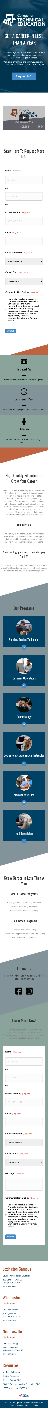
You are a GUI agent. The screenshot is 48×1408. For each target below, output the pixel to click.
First (6, 188)
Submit (10, 331)
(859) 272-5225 (9, 1286)
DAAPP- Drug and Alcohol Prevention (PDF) (21, 1384)
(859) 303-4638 (9, 1320)
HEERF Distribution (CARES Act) (16, 1388)
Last (6, 204)
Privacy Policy (32, 1405)
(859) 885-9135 (9, 1354)
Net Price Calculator (11, 1372)
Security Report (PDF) (12, 1380)
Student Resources (11, 1376)
